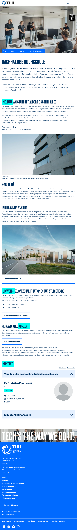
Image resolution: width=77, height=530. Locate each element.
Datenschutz (19, 521)
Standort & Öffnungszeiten (12, 483)
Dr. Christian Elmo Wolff (18, 383)
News (4, 477)
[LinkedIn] (18, 526)
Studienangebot (8, 486)
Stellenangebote (8, 492)
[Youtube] (13, 526)
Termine (5, 480)
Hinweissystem (8, 498)
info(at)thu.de (9, 514)
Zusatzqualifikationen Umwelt (16, 316)
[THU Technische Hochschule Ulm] (8, 3)
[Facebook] (4, 526)
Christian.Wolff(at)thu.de (15, 399)
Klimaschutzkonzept (12, 342)
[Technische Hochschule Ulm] (38, 450)
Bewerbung (6, 489)
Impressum (6, 521)
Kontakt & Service (11, 505)
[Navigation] (74, 3)
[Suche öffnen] (68, 3)
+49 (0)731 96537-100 (12, 511)
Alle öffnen (62, 368)
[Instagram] (9, 526)
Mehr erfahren (11, 279)
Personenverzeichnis (10, 495)
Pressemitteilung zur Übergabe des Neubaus (18, 129)
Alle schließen (71, 368)
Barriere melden (58, 521)
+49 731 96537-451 (13, 396)
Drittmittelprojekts (30, 348)
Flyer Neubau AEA (8, 127)
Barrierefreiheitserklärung (38, 521)
